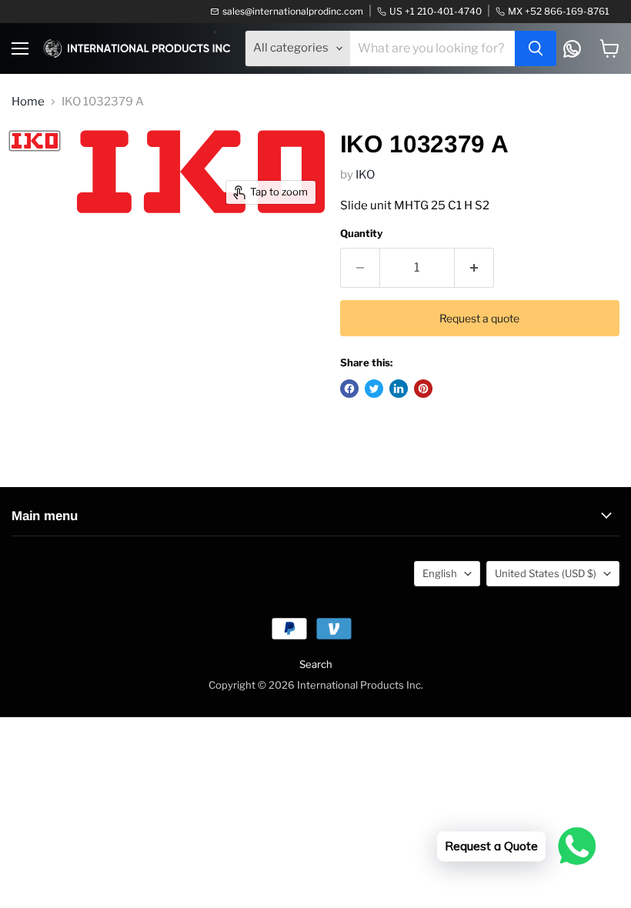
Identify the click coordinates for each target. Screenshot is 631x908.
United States (545, 573)
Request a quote (479, 318)
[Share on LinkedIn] (398, 388)
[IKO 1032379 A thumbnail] (34, 141)
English (439, 573)
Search (315, 664)
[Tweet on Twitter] (374, 388)
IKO (365, 175)
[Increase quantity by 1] (474, 268)
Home (28, 101)
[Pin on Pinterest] (423, 388)
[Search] (535, 48)
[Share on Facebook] (349, 388)
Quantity (361, 233)
